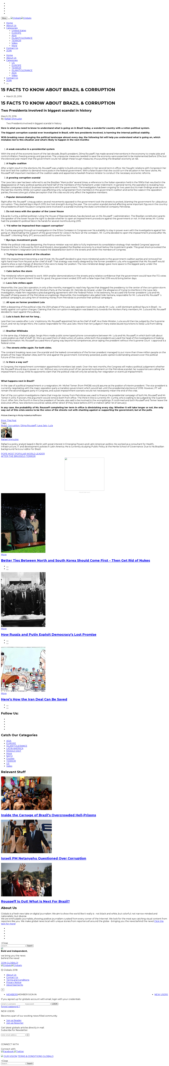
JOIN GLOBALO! (9, 963)
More (14, 45)
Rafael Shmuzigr (13, 119)
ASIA (14, 35)
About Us (11, 25)
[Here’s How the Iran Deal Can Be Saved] (23, 691)
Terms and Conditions (17, 980)
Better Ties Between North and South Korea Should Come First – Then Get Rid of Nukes (75, 560)
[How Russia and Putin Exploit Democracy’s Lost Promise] (23, 626)
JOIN (9, 50)
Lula (50, 425)
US (13, 63)
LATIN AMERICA (14, 748)
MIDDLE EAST (13, 751)
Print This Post (8, 420)
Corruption (14, 425)
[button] (7, 1051)
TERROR (16, 40)
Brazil (4, 425)
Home (9, 23)
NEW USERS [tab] (161, 994)
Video (15, 43)
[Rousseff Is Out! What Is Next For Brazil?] (26, 895)
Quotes (10, 758)
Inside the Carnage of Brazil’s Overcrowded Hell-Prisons (48, 815)
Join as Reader (14, 1020)
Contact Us (12, 48)
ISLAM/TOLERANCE (22, 38)
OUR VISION (10, 1056)
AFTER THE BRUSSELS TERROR (18, 456)
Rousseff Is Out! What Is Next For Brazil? (35, 901)
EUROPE (16, 33)
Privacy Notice (13, 982)
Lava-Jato (42, 425)
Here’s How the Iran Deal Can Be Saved (34, 699)
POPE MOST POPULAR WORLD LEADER (23, 454)
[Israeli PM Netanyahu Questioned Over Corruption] (26, 852)
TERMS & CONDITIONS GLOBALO (35, 1056)
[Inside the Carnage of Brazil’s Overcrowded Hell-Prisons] (26, 809)
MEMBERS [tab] (12, 994)
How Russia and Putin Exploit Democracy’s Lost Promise (48, 634)
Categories (12, 28)
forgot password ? (10, 1006)
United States (19, 30)
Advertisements (14, 985)
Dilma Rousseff (28, 425)
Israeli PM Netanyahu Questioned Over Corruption (43, 858)
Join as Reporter (15, 1023)
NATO (9, 756)
